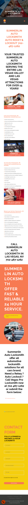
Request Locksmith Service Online (12, 316)
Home (7, 16)
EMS (19, 502)
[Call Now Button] (3, 502)
